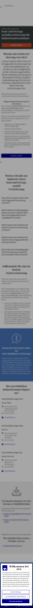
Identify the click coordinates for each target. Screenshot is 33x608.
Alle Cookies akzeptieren (15, 601)
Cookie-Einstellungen (15, 592)
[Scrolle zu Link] (4, 567)
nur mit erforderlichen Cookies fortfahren (16, 596)
